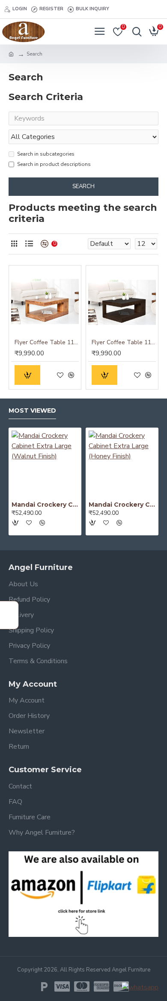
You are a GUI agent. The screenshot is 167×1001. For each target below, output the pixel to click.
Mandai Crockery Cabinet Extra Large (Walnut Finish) (45, 504)
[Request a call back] (9, 615)
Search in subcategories (46, 154)
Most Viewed (32, 410)
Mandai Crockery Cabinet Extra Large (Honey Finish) (122, 504)
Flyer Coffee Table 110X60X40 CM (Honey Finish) (47, 342)
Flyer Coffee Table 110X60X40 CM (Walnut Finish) (124, 342)
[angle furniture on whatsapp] (140, 987)
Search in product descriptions (54, 164)
